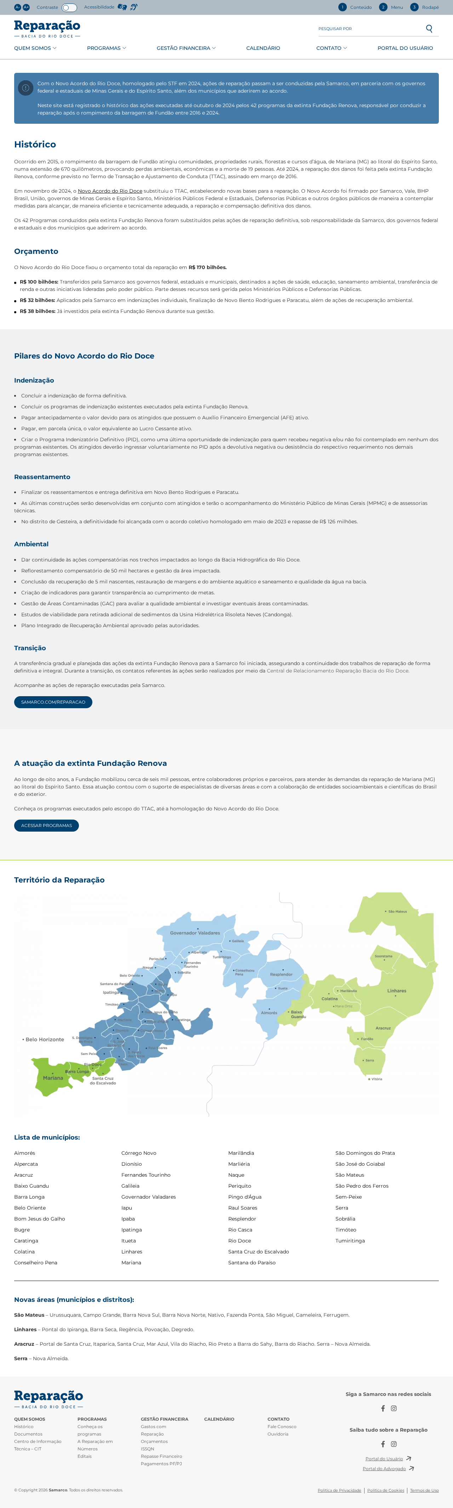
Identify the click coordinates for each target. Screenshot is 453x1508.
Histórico (24, 1426)
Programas (104, 48)
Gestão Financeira (183, 48)
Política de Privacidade (339, 1490)
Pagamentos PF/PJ (161, 1463)
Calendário (263, 48)
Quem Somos (32, 48)
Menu (392, 7)
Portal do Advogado (384, 1468)
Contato (329, 48)
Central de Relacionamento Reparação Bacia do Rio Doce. (338, 671)
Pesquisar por (335, 29)
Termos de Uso (424, 1490)
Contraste (47, 7)
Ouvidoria (278, 1434)
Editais (85, 1456)
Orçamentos (154, 1441)
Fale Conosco (282, 1426)
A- (18, 7)
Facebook (383, 1408)
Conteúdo (357, 7)
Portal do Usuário (405, 48)
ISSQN (147, 1448)
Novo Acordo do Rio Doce (110, 191)
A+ (26, 7)
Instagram (393, 1408)
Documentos (28, 1434)
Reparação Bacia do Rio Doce (47, 29)
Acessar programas (46, 825)
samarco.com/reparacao (53, 702)
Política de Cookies (385, 1490)
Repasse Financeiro (161, 1456)
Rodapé (426, 7)
